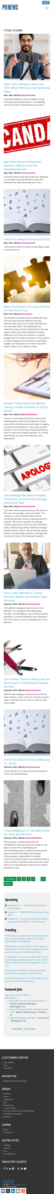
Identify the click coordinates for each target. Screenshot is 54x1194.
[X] (8, 1190)
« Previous (10, 879)
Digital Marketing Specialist (23, 1018)
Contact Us (7, 1132)
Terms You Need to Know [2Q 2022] (27, 239)
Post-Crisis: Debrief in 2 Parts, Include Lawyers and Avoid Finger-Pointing (26, 596)
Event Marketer (9, 1154)
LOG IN (45, 3)
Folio (5, 1151)
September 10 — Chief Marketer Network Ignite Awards (27, 907)
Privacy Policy (8, 1105)
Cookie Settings (9, 1108)
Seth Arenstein (28, 95)
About (5, 1129)
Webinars (7, 1116)
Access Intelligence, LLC (17, 1184)
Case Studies (8, 1062)
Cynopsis (7, 1148)
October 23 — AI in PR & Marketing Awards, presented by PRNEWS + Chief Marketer (27, 920)
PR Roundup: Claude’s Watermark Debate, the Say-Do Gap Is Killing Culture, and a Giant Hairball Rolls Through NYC (26, 938)
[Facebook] (3, 1190)
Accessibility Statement (12, 1114)
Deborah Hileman (29, 414)
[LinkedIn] (13, 1190)
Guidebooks (8, 1099)
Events (6, 1096)
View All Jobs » (11, 997)
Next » (8, 883)
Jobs (5, 1102)
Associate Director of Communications (28, 1000)
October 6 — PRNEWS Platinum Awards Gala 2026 (28, 913)
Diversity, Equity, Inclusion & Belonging (18, 1111)
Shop (5, 1065)
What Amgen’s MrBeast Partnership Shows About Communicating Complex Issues (25, 972)
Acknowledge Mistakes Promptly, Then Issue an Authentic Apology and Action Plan (25, 499)
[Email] (18, 1190)
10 (43, 879)
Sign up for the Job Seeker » (18, 995)
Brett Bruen (26, 314)
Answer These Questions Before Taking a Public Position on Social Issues (26, 407)
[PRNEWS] (27, 8)
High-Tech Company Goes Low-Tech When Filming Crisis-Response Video (27, 87)
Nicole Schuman (33, 690)
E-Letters (7, 1093)
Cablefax (6, 1145)
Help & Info (7, 1068)
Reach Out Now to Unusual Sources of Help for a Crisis (27, 308)
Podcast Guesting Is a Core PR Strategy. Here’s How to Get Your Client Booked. (27, 979)
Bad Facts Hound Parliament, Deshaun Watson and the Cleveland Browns (23, 165)
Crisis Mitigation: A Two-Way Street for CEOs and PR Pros (27, 832)
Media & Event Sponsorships (15, 1081)
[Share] (23, 1190)
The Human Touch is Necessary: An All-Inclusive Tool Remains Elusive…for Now (27, 682)
